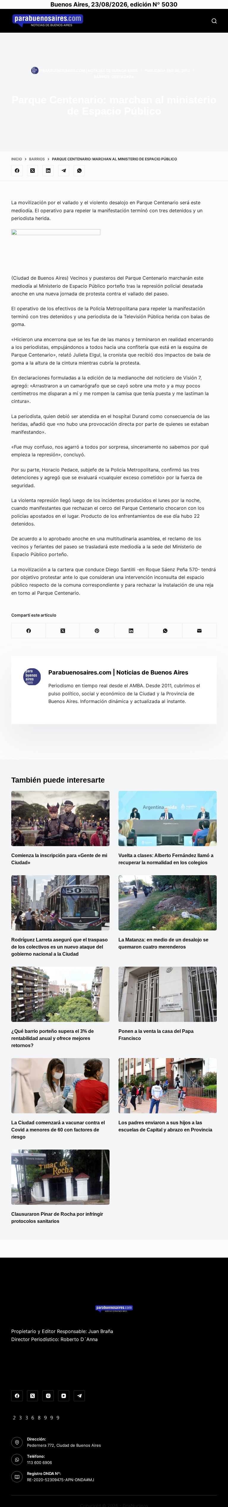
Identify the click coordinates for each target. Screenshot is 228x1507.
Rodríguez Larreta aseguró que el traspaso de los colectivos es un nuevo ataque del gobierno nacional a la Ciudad (59, 947)
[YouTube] (63, 1396)
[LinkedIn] (48, 170)
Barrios (102, 77)
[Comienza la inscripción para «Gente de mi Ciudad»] (60, 818)
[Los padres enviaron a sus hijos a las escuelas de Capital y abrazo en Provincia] (167, 1085)
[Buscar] (214, 20)
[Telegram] (63, 170)
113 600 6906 (39, 1462)
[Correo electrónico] (200, 630)
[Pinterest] (97, 630)
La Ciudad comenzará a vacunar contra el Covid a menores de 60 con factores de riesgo (58, 1129)
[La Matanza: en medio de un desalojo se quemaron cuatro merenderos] (167, 902)
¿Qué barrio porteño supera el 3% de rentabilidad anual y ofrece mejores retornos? (52, 1038)
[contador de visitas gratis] (36, 1417)
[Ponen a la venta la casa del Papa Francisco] (167, 994)
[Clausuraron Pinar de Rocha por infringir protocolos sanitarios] (60, 1177)
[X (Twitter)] (32, 170)
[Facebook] (17, 170)
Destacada (123, 77)
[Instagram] (48, 1396)
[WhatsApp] (79, 170)
